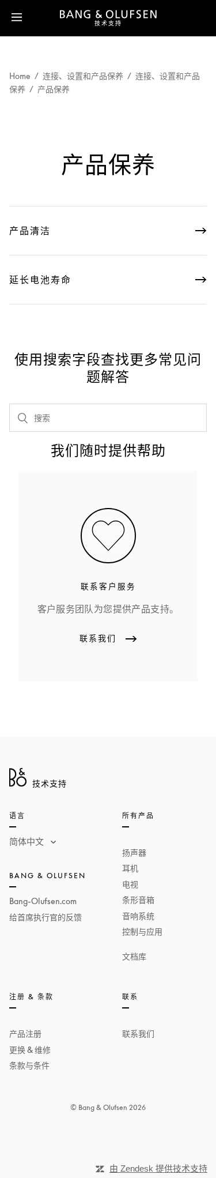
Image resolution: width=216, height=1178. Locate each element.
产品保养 (53, 89)
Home (20, 76)
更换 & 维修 (30, 1050)
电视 (130, 884)
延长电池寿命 (40, 279)
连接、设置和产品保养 (83, 76)
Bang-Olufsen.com (43, 901)
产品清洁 (30, 230)
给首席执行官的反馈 (45, 917)
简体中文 (27, 841)
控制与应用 (142, 931)
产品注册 (25, 1033)
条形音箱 (138, 900)
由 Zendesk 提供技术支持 (158, 1168)
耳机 (130, 868)
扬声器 (134, 852)
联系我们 (138, 1033)
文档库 (134, 956)
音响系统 (138, 916)
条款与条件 (29, 1065)
